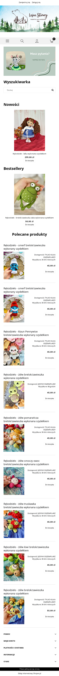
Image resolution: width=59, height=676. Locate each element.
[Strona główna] (29, 18)
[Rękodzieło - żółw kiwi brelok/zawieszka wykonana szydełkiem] (14, 567)
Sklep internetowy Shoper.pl (29, 673)
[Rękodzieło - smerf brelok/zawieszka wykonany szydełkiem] (14, 265)
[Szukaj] (52, 90)
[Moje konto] (37, 41)
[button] (7, 41)
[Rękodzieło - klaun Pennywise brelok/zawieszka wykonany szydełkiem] (14, 352)
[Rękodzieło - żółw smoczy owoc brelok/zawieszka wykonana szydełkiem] (14, 481)
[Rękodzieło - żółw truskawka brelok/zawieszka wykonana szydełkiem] (14, 524)
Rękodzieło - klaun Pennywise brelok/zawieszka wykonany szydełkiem (26, 333)
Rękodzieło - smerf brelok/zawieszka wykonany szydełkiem (24, 247)
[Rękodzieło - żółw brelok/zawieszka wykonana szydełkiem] (14, 395)
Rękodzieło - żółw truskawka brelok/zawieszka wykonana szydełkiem (26, 505)
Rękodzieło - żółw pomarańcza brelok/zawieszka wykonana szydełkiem (26, 419)
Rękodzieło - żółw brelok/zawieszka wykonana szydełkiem (24, 376)
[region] (29, 61)
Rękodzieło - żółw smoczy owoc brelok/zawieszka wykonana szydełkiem (26, 462)
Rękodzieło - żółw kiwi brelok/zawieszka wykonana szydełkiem (26, 548)
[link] (29, 61)
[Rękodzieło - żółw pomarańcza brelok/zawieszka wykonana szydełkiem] (14, 438)
